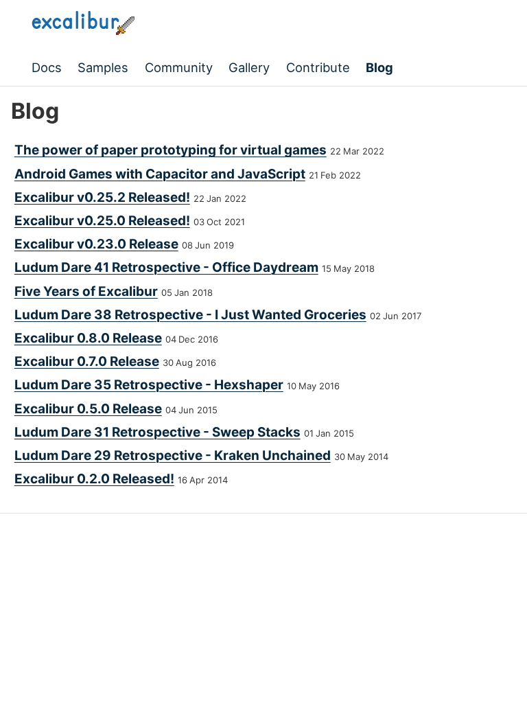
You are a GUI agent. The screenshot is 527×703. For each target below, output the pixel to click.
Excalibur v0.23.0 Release (96, 244)
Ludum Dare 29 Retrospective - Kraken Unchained (172, 455)
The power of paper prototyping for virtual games (170, 150)
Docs (47, 67)
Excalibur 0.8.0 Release (88, 338)
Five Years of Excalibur (86, 291)
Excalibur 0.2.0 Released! (94, 479)
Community (179, 67)
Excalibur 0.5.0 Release (88, 409)
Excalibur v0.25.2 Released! (102, 197)
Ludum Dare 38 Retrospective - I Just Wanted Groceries (190, 315)
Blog (379, 67)
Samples (103, 67)
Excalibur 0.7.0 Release (86, 361)
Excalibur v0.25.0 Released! (102, 221)
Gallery (249, 67)
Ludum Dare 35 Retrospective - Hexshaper (148, 385)
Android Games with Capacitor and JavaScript (159, 174)
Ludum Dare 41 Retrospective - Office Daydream (166, 267)
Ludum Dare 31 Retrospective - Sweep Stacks (157, 432)
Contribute (318, 67)
